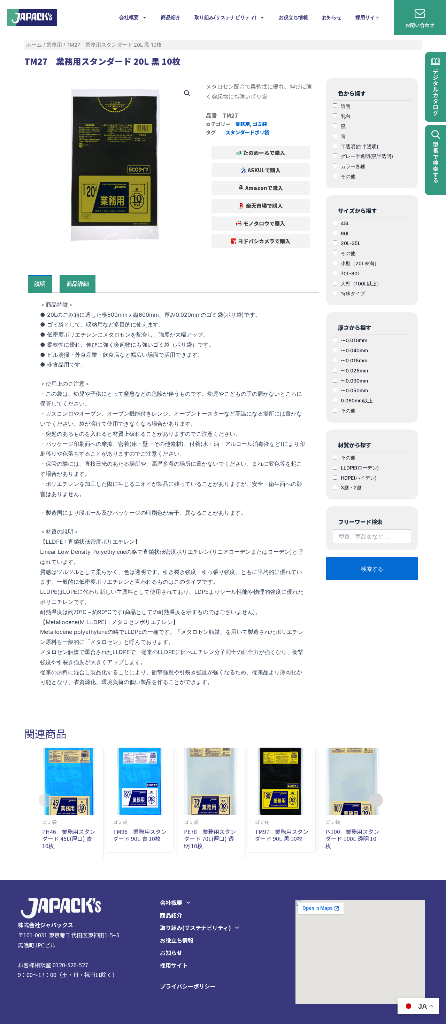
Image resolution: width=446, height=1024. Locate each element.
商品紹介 (170, 17)
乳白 (346, 116)
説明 (40, 283)
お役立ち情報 (293, 17)
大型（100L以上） (361, 283)
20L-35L (351, 243)
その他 (348, 176)
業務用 (54, 45)
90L (345, 233)
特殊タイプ (353, 293)
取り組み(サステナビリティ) (225, 17)
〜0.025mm (354, 370)
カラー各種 (353, 166)
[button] (261, 152)
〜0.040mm (354, 350)
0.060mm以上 (357, 400)
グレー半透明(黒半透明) (367, 156)
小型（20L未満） (360, 263)
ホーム (34, 45)
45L (345, 223)
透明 (346, 106)
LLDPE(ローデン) (360, 468)
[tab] (40, 284)
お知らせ (331, 17)
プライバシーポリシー (188, 986)
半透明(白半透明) (359, 146)
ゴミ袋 (260, 123)
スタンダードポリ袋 (247, 132)
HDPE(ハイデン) (359, 478)
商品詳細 (78, 283)
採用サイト (367, 17)
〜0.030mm (354, 381)
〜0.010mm (354, 340)
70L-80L (350, 273)
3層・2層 (351, 487)
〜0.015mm (354, 360)
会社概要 (129, 17)
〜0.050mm (354, 390)
